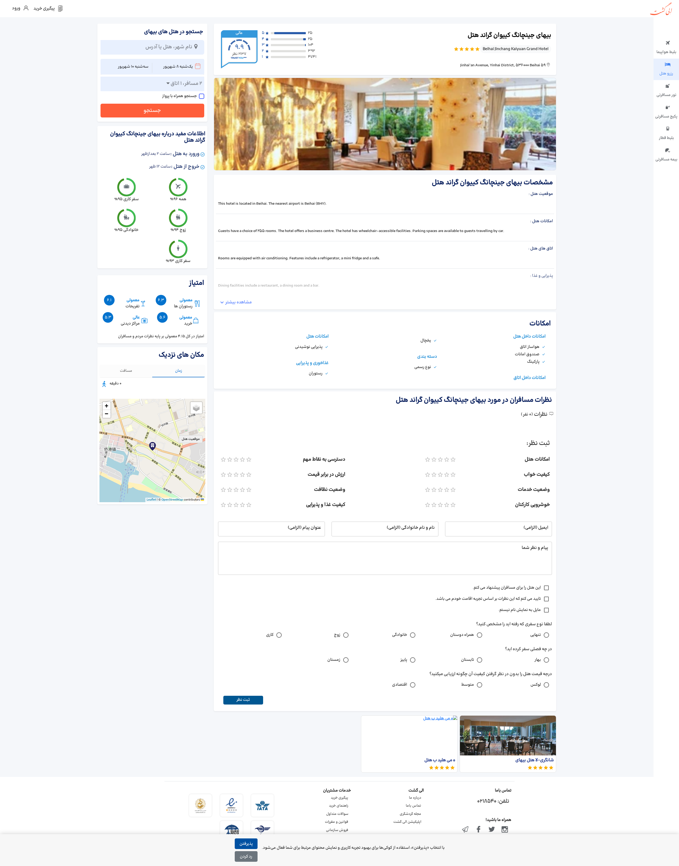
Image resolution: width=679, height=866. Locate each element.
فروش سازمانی (337, 830)
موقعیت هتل (191, 439)
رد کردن (246, 857)
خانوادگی (399, 635)
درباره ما (415, 798)
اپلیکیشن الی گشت (407, 822)
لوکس (535, 685)
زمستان (333, 660)
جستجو (152, 111)
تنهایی (535, 635)
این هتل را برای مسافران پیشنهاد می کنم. (507, 588)
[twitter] (491, 830)
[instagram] (504, 830)
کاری (269, 635)
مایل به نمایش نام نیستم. (519, 610)
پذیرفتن (246, 844)
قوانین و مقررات (336, 822)
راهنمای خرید (338, 805)
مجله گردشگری (410, 814)
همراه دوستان (462, 635)
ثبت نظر (243, 700)
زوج (337, 635)
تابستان (467, 660)
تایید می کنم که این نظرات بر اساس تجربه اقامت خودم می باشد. (488, 599)
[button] (152, 446)
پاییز (403, 660)
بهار (537, 660)
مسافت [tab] (126, 371)
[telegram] (465, 830)
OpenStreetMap (172, 499)
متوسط (467, 685)
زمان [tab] (178, 371)
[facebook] (478, 830)
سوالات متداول (337, 814)
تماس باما (413, 805)
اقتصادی (399, 685)
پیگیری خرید (339, 798)
